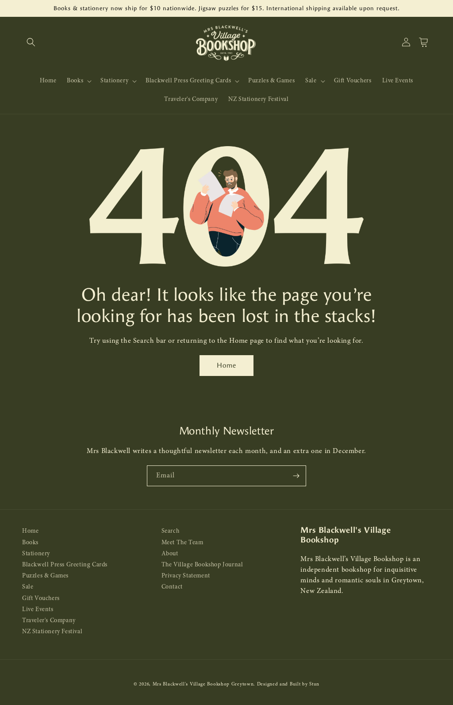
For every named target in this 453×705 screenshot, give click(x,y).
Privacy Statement (185, 576)
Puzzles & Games (45, 576)
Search (170, 531)
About (169, 553)
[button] (31, 42)
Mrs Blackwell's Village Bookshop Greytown (203, 684)
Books (30, 542)
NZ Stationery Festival (52, 631)
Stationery (36, 553)
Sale (27, 587)
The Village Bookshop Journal (202, 565)
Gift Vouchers (41, 598)
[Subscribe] (296, 475)
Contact (172, 587)
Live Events (38, 609)
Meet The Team (182, 542)
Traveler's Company (49, 620)
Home (226, 365)
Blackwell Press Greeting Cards (64, 565)
